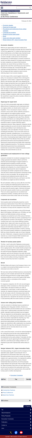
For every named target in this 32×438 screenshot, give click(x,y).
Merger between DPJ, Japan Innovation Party (15, 39)
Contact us (4, 425)
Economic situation (8, 25)
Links (2, 428)
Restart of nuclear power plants (11, 34)
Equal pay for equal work (9, 27)
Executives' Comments (17, 375)
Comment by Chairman (9, 390)
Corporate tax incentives (9, 32)
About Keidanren (5, 412)
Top (16, 379)
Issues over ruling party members (11, 38)
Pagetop (28, 406)
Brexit (4, 36)
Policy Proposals (5, 415)
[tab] (4, 8)
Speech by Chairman (8, 395)
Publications (4, 422)
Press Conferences (8, 392)
